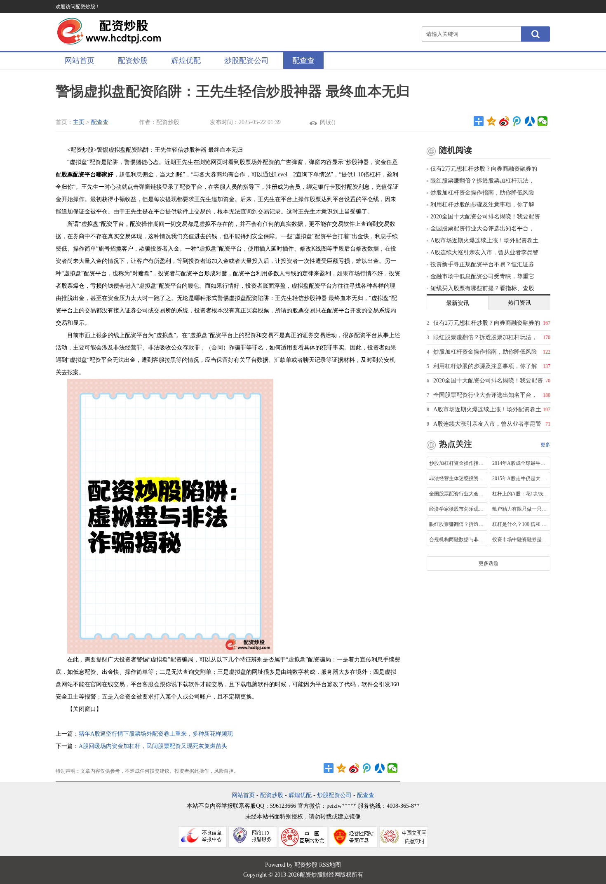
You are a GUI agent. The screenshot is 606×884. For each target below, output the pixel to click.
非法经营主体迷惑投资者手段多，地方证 (457, 478)
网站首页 (79, 60)
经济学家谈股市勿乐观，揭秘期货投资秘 (457, 509)
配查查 (303, 60)
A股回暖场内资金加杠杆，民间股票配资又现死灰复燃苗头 (153, 746)
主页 (79, 122)
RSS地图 (330, 865)
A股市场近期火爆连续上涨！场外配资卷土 (484, 240)
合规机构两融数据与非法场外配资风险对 (457, 539)
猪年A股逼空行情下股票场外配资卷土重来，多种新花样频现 (156, 734)
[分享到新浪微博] (504, 121)
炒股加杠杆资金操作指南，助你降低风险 (482, 193)
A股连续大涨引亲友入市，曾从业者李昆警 (484, 252)
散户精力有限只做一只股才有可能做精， (520, 509)
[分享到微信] (543, 121)
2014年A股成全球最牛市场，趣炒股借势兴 (520, 463)
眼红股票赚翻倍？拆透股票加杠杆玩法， (482, 181)
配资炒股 (133, 60)
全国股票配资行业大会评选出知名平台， (482, 228)
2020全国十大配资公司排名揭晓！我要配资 (485, 216)
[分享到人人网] (530, 121)
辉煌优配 (186, 60)
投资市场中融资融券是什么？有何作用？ (520, 539)
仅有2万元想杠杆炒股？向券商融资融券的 (483, 169)
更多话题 (488, 563)
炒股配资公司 (246, 60)
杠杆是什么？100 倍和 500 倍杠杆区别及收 (520, 524)
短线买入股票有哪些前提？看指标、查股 (482, 288)
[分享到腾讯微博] (517, 121)
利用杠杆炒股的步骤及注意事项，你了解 (482, 205)
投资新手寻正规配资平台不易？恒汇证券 (482, 264)
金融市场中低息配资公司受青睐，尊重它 (482, 276)
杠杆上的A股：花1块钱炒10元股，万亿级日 (520, 494)
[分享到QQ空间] (491, 121)
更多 (545, 445)
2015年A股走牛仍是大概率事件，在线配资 (520, 478)
